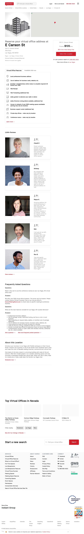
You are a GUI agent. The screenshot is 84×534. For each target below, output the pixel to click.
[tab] (14, 70)
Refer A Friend (46, 476)
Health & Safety (46, 473)
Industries (33, 459)
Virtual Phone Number (11, 471)
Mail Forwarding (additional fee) (19, 93)
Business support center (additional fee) (22, 109)
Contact (44, 459)
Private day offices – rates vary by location (23, 113)
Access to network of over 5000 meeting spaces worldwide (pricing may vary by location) (27, 105)
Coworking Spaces (10, 478)
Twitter (61, 459)
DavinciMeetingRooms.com (13, 302)
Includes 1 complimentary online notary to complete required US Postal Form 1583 (29, 84)
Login (50, 3)
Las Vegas (48, 8)
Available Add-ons (30, 70)
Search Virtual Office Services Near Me (16, 488)
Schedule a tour (9, 360)
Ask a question (9, 332)
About (32, 456)
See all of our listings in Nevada (14, 433)
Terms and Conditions (48, 471)
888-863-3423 (70, 3)
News (31, 461)
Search (74, 442)
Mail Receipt (14, 88)
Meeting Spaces (9, 473)
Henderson (20, 428)
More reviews (9, 274)
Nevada (41, 8)
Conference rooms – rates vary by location (22, 117)
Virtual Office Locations (21, 8)
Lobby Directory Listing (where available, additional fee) (26, 101)
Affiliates (32, 471)
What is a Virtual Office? (12, 461)
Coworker (22, 521)
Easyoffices (13, 521)
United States (33, 8)
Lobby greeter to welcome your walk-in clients (23, 97)
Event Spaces (9, 481)
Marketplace (8, 483)
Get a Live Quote (59, 3)
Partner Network (35, 473)
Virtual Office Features (14, 70)
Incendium (76, 521)
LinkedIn (61, 461)
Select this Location (66, 54)
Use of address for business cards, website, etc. (24, 80)
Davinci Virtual (8, 8)
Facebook (62, 456)
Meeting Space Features (12, 476)
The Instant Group (31, 523)
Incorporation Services (11, 486)
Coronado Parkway (49, 418)
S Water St (65, 418)
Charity (32, 466)
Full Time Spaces (10, 463)
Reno (35, 428)
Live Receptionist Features (12, 468)
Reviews (32, 463)
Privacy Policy (46, 463)
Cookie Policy (46, 466)
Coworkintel (50, 521)
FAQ (43, 456)
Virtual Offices (9, 456)
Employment (33, 468)
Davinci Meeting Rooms (59, 523)
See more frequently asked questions (28, 332)
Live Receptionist (10, 466)
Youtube (61, 463)
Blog (60, 466)
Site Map (44, 468)
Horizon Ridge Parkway (31, 418)
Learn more (9, 121)
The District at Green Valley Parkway (11, 419)
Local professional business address (20, 76)
